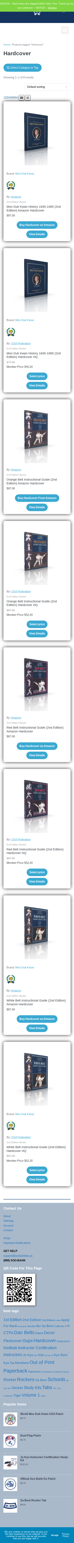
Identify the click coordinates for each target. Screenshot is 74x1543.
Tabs (47, 1387)
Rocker (9, 1379)
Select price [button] (37, 376)
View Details (37, 234)
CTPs (8, 1332)
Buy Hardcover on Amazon (37, 224)
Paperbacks (35, 1371)
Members (22, 1363)
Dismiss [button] (52, 7)
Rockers (25, 1379)
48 (12, 97)
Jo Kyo (28, 1355)
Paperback (15, 1371)
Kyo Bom (60, 1355)
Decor (49, 1332)
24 (8, 97)
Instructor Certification (37, 1348)
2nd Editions (49, 1320)
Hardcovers (63, 1341)
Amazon (16, 196)
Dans (39, 1333)
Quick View (37, 160)
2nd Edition (32, 1320)
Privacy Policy (66, 1535)
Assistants (22, 1326)
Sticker (17, 1388)
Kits (41, 1355)
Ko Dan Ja (48, 1355)
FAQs (6, 1238)
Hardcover (45, 1340)
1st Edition (12, 1319)
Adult (58, 1320)
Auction (31, 1326)
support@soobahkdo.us (18, 1255)
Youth (43, 1396)
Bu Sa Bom (44, 1326)
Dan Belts (24, 1332)
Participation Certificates (52, 1372)
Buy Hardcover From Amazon (37, 498)
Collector (59, 1326)
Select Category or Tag (24, 67)
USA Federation (21, 343)
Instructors (12, 1354)
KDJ (36, 1355)
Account (8, 1225)
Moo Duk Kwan (24, 173)
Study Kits (32, 1387)
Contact (8, 1230)
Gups (28, 1340)
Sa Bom (41, 1380)
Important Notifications (17, 1242)
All (16, 97)
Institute (10, 1348)
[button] (65, 30)
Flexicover (12, 1341)
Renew (66, 1372)
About (7, 1216)
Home (6, 44)
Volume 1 (31, 1395)
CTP (67, 1326)
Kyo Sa (8, 1363)
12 (5, 97)
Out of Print (42, 1362)
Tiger (17, 1395)
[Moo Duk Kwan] (11, 185)
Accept (54, 1535)
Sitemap (8, 1220)
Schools (56, 1379)
